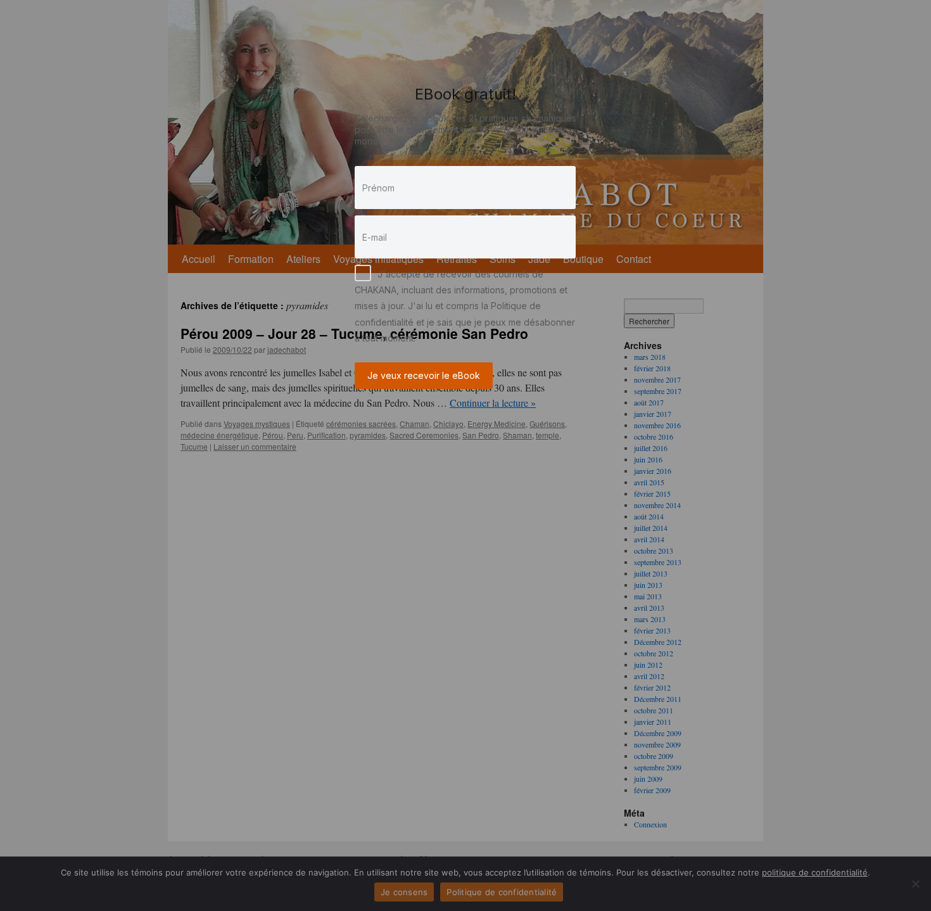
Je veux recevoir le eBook (423, 375)
